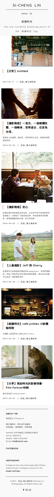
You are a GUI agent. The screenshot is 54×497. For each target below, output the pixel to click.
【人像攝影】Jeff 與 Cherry (24, 265)
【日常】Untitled (17, 71)
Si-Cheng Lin (27, 5)
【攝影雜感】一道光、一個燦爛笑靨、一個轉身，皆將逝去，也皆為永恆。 (27, 128)
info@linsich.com (20, 441)
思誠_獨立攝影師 (28, 82)
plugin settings (13, 471)
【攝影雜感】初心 (17, 207)
